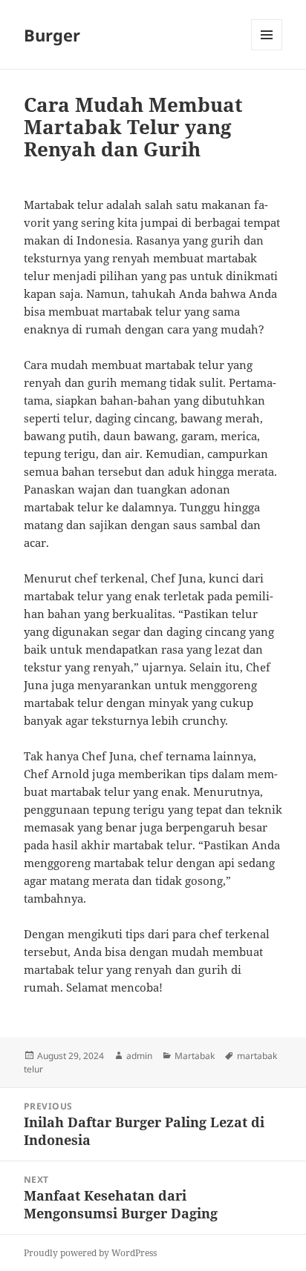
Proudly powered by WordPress (90, 1253)
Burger (52, 35)
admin (139, 1055)
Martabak (195, 1055)
